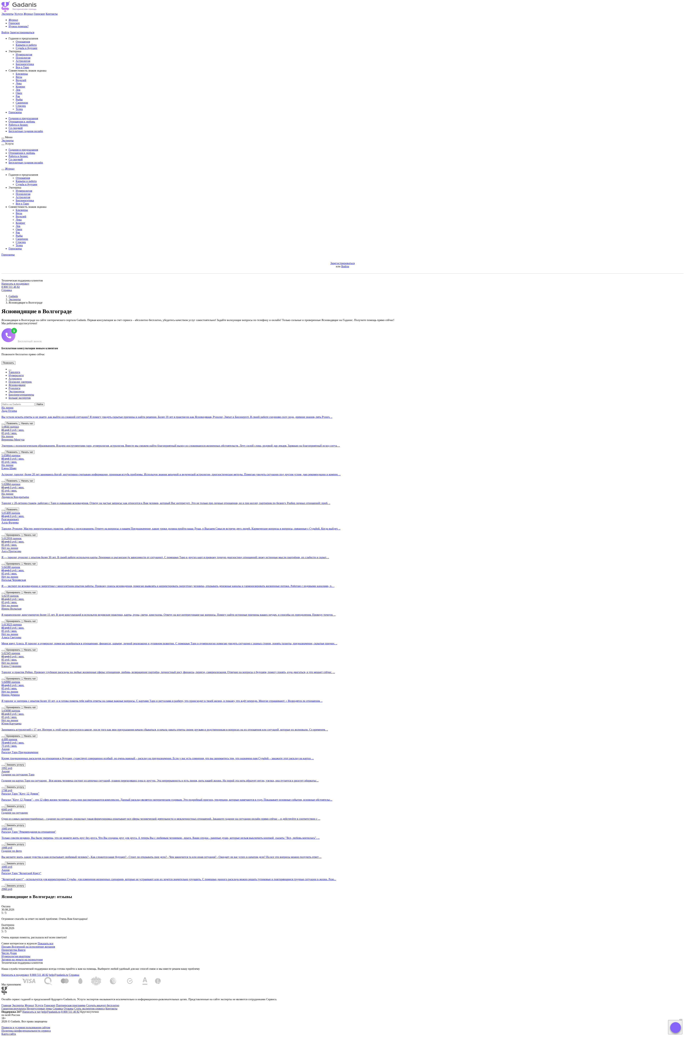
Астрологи (15, 378)
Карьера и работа (26, 44)
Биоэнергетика (25, 64)
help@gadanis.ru (58, 974)
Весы (19, 76)
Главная (6, 1005)
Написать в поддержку (15, 283)
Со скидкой (16, 127)
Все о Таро (22, 67)
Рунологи (14, 388)
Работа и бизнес (18, 124)
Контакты (52, 13)
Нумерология (24, 54)
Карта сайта (8, 1033)
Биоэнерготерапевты (21, 394)
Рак (18, 96)
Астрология (23, 60)
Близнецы (22, 73)
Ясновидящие (17, 385)
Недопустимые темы (39, 1008)
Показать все (45, 943)
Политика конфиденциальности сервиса (26, 1030)
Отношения (23, 41)
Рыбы (19, 99)
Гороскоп (39, 13)
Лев (18, 89)
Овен (19, 93)
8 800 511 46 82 (10, 286)
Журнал (28, 13)
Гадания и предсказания (23, 118)
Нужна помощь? (19, 26)
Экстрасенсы (16, 391)
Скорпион (22, 102)
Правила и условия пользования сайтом (25, 1027)
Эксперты (7, 13)
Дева (19, 83)
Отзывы (68, 1008)
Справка (6, 290)
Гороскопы (15, 112)
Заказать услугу (15, 764)
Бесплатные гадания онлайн (26, 131)
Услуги (18, 13)
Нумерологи (16, 375)
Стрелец (21, 105)
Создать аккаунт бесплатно (102, 1005)
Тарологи (14, 372)
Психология (23, 57)
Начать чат (27, 423)
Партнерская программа (70, 1005)
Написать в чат (31, 1011)
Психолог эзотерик (20, 381)
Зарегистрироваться (22, 32)
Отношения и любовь (22, 121)
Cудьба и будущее (26, 48)
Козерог (20, 86)
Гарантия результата (13, 1008)
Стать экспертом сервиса (89, 1008)
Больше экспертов (20, 397)
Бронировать (13, 535)
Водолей (21, 80)
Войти (5, 32)
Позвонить (8, 363)
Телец (19, 109)
